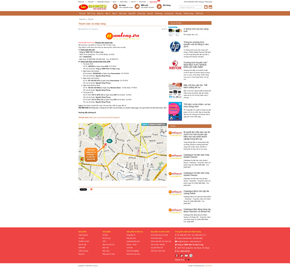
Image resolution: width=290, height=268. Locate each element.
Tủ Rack (105, 235)
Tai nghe (81, 238)
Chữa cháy (141, 13)
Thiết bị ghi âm (83, 235)
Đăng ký (201, 2)
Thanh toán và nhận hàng (92, 23)
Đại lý (114, 2)
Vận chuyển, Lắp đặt (157, 244)
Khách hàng (123, 2)
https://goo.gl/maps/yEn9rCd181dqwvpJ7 (106, 117)
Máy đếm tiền (131, 238)
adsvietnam (208, 266)
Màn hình (106, 248)
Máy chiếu (123, 13)
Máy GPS (132, 13)
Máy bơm (82, 254)
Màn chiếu (106, 251)
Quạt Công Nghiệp (133, 251)
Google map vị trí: (86, 117)
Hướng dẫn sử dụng (103, 2)
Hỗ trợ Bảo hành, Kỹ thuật (159, 235)
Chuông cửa (169, 13)
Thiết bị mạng (188, 13)
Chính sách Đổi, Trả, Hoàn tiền (161, 241)
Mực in (107, 13)
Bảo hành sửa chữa (133, 254)
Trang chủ (81, 2)
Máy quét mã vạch (109, 254)
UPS (104, 241)
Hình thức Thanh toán (158, 251)
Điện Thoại (91, 13)
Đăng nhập (208, 2)
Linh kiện (130, 248)
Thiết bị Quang (83, 251)
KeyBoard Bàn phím (133, 241)
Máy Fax (100, 13)
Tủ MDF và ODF (84, 241)
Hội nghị (178, 13)
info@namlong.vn (183, 241)
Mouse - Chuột (131, 244)
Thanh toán (142, 2)
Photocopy (159, 13)
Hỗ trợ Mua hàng (156, 238)
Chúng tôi (91, 2)
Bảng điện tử (131, 235)
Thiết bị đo (199, 13)
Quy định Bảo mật (157, 248)
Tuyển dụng (153, 2)
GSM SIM (82, 248)
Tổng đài (82, 13)
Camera (150, 13)
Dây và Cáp (82, 244)
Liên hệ (133, 2)
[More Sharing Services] (91, 189)
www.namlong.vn (195, 241)
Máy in (114, 13)
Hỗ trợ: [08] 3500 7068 (191, 2)
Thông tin (90, 19)
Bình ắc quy (107, 238)
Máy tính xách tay (109, 244)
